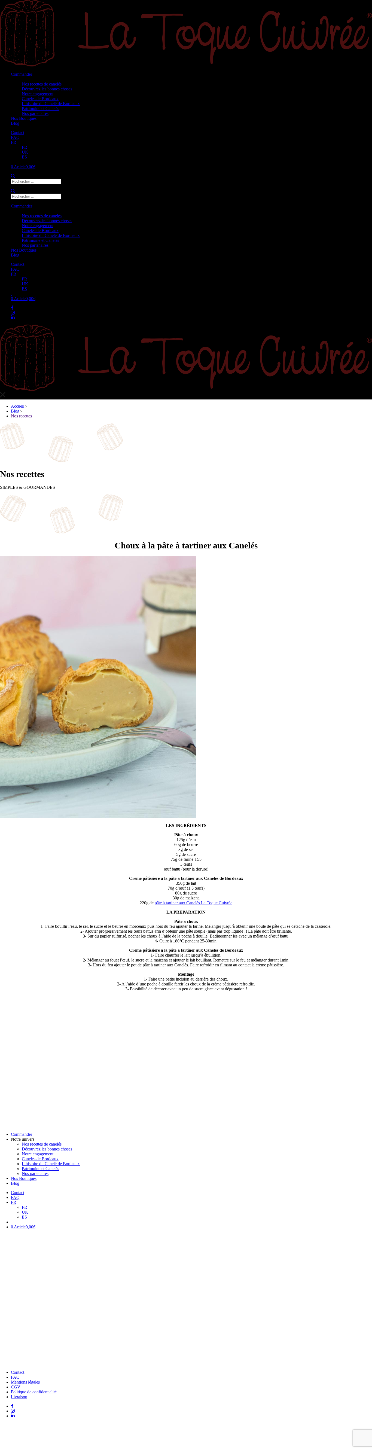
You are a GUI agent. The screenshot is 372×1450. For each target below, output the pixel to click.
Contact (17, 132)
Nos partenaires (35, 113)
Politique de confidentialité (34, 1392)
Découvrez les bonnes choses (47, 89)
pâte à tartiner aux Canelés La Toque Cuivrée (193, 902)
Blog (15, 123)
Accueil (18, 406)
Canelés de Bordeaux (40, 98)
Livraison (19, 1396)
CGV (15, 1387)
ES (24, 157)
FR (13, 142)
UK (25, 152)
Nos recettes (21, 416)
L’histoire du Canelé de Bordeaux (51, 103)
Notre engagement (37, 93)
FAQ (15, 137)
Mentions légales (25, 1382)
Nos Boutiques (23, 118)
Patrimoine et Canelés (40, 108)
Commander (21, 74)
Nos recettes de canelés (42, 84)
